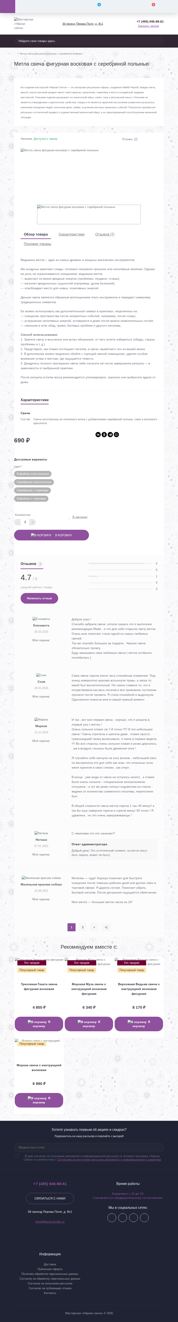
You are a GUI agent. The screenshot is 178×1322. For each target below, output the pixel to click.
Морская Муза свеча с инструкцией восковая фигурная (89, 988)
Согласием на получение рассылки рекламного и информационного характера (109, 1159)
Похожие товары (37, 244)
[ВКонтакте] (98, 434)
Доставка (50, 1264)
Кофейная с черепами (31, 498)
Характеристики (71, 234)
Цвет (18, 466)
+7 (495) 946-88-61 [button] (50, 1184)
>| (106, 927)
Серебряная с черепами (32, 490)
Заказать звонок (148, 26)
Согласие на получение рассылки (50, 1283)
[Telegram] (110, 434)
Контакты (50, 1293)
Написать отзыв (39, 598)
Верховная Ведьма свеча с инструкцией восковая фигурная (139, 988)
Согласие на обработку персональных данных (50, 1278)
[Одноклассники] (104, 434)
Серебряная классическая (34, 482)
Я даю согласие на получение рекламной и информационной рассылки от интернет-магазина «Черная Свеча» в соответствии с (92, 1157)
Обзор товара (36, 234)
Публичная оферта (50, 1269)
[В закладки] (60, 962)
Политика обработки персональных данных (49, 1273)
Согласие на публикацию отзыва (50, 1288)
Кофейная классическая (33, 473)
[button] (82, 24)
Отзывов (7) (104, 234)
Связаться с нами (50, 1198)
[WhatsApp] (116, 434)
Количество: (23, 515)
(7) (135, 139)
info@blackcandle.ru (50, 1221)
